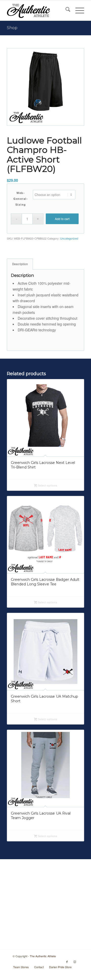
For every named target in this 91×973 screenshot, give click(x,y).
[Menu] (77, 10)
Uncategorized (69, 238)
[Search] (65, 10)
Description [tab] (20, 264)
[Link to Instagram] (74, 961)
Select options (47, 485)
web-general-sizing (20, 198)
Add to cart (62, 219)
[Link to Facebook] (67, 961)
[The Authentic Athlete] (38, 10)
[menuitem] (65, 10)
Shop (12, 27)
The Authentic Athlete (43, 956)
